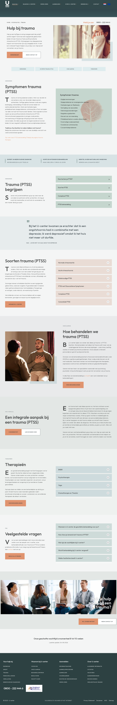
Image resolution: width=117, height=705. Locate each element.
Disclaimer (99, 700)
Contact (96, 4)
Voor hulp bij (15, 22)
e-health (87, 376)
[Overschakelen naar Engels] (109, 4)
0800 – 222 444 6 (103, 22)
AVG (105, 700)
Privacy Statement (89, 700)
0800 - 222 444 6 (13, 688)
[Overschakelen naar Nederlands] (105, 4)
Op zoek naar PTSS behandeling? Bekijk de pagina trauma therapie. (24, 139)
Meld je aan (88, 22)
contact (10, 549)
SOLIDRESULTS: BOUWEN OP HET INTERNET (58, 700)
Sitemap (111, 700)
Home (8, 22)
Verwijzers (44, 4)
